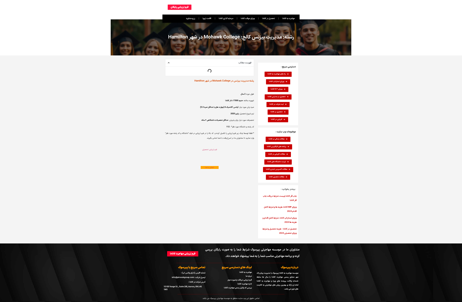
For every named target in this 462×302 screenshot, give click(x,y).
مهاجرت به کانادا (288, 18)
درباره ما (249, 276)
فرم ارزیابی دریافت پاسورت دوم (240, 280)
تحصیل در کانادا (268, 18)
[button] (169, 63)
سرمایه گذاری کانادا (226, 18)
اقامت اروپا (207, 18)
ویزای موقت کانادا (248, 18)
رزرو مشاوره (190, 18)
